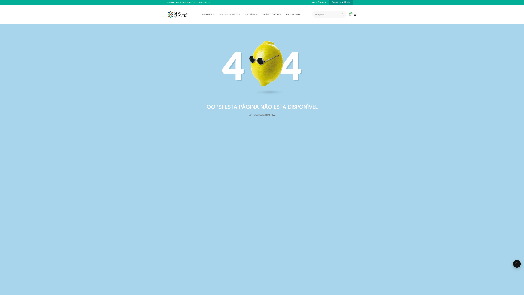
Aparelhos (250, 14)
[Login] (355, 14)
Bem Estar (207, 14)
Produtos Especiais (228, 14)
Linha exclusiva (293, 14)
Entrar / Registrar (319, 2)
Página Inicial (268, 114)
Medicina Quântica (272, 14)
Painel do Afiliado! (341, 2)
